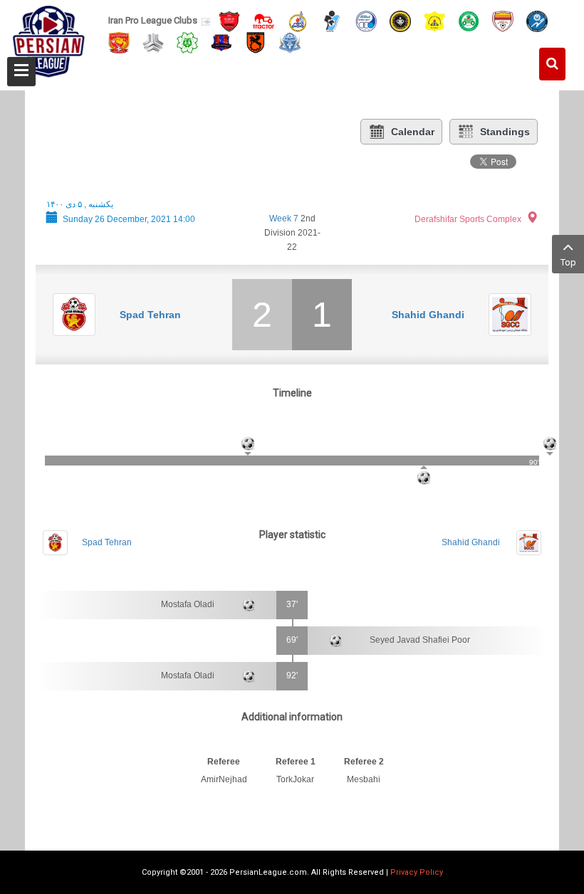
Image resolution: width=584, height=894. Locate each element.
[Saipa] (153, 42)
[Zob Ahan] (468, 20)
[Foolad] (502, 20)
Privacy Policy (416, 872)
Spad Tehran (150, 314)
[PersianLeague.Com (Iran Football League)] (49, 40)
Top (568, 262)
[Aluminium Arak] (290, 41)
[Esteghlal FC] (366, 20)
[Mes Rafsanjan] (255, 41)
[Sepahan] (400, 20)
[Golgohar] (537, 20)
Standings (505, 131)
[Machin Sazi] (187, 41)
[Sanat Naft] (434, 20)
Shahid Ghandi (428, 314)
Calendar (412, 131)
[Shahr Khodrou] (119, 41)
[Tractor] (263, 20)
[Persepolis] (229, 20)
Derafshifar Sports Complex (467, 219)
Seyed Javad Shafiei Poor (420, 640)
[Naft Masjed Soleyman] (297, 20)
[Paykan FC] (332, 20)
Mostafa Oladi (187, 604)
